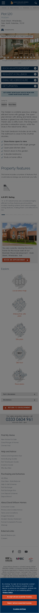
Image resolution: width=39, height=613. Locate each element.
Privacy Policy (8, 592)
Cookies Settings (19, 609)
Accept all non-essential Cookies (19, 597)
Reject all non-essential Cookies (19, 603)
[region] (19, 595)
